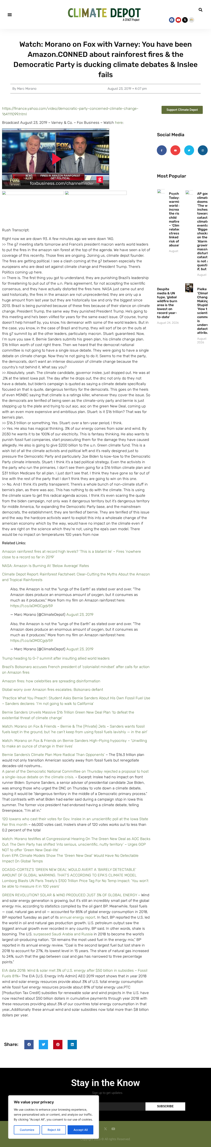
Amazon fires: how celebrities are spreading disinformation (51, 681)
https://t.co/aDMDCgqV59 (31, 606)
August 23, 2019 (79, 614)
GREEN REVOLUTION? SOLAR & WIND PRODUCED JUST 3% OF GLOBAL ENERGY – (71, 895)
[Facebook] (172, 20)
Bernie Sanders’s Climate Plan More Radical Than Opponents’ (53, 754)
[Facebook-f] (162, 150)
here (119, 122)
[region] (53, 1117)
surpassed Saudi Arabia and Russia (63, 934)
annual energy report (77, 917)
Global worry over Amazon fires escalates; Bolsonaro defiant (52, 689)
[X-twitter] (185, 20)
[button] (9, 14)
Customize (27, 1129)
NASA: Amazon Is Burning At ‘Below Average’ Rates (45, 565)
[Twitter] (189, 150)
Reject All (54, 1129)
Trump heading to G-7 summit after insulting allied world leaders (56, 658)
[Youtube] (178, 20)
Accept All (81, 1129)
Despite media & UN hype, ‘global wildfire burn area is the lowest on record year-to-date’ (167, 303)
